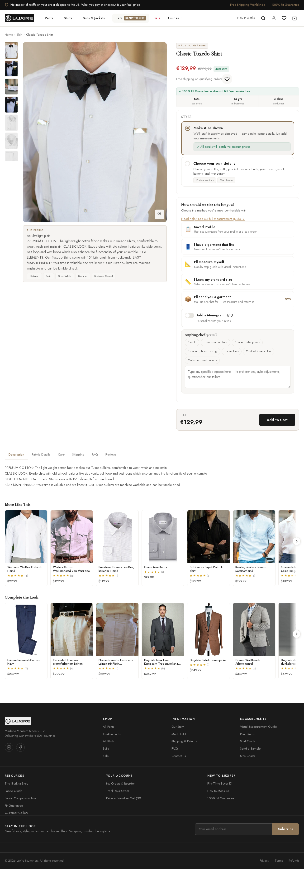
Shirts (68, 18)
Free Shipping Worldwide (247, 4)
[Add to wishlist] (227, 79)
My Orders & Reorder (120, 783)
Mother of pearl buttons (202, 360)
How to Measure (218, 791)
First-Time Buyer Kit (219, 783)
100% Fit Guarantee (285, 4)
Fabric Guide (13, 791)
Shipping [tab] (78, 454)
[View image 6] (11, 141)
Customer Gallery (16, 812)
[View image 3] (11, 86)
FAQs (174, 748)
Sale (157, 18)
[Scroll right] (297, 541)
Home (9, 34)
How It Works (246, 17)
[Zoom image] (159, 215)
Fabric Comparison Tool (20, 798)
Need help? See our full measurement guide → (213, 218)
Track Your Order (117, 791)
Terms (279, 860)
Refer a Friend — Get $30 (123, 798)
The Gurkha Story (16, 783)
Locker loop (231, 351)
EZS (130, 18)
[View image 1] (11, 50)
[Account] (273, 18)
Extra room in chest (215, 342)
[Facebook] (20, 747)
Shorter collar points (247, 342)
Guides (173, 18)
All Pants (108, 726)
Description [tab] (16, 454)
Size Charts (247, 756)
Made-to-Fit (178, 734)
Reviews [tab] (110, 454)
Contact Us (178, 756)
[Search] (263, 18)
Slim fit (192, 342)
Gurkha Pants (111, 734)
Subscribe (285, 829)
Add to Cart (277, 419)
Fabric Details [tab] (41, 454)
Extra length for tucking (202, 351)
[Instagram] (9, 747)
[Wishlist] (284, 18)
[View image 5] (11, 122)
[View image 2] (11, 68)
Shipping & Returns (184, 741)
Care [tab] (61, 454)
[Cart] (294, 18)
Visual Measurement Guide (258, 726)
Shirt (19, 34)
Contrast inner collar (258, 351)
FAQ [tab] (95, 454)
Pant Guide (247, 734)
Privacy (264, 860)
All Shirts (108, 741)
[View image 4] (11, 104)
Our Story (177, 726)
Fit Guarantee (14, 805)
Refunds (294, 860)
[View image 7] (11, 159)
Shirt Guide (247, 741)
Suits (106, 748)
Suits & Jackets (94, 18)
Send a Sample (250, 748)
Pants (49, 18)
